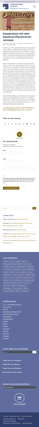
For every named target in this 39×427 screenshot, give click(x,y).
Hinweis (12, 272)
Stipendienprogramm (21, 285)
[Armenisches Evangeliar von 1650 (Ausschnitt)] (17, 20)
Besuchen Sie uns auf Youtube (12, 372)
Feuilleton (20, 43)
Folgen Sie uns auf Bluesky (11, 364)
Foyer (24, 43)
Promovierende (18, 277)
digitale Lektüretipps (21, 266)
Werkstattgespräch (8, 288)
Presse (31, 43)
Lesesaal (14, 274)
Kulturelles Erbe (7, 274)
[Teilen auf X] (8, 123)
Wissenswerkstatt (18, 288)
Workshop (25, 288)
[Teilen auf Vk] (27, 123)
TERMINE (6, 336)
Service (29, 282)
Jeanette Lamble (12, 44)
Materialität (28, 274)
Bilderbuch (19, 264)
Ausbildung (6, 261)
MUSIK (5, 324)
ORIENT (5, 326)
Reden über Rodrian (22, 219)
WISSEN (5, 339)
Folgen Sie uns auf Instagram (12, 360)
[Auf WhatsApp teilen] (12, 123)
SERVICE (6, 334)
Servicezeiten (7, 285)
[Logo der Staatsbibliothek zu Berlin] (16, 6)
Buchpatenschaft (27, 264)
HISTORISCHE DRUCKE (10, 314)
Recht (11, 280)
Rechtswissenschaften (29, 280)
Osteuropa (6, 277)
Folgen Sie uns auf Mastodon (12, 368)
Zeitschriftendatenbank (9, 291)
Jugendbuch (23, 272)
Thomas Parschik (8, 240)
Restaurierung (14, 282)
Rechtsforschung (18, 280)
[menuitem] (20, 2)
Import (17, 272)
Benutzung (24, 261)
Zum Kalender (19, 404)
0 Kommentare (12, 43)
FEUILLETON (7, 307)
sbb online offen (22, 282)
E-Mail (5, 159)
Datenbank (12, 266)
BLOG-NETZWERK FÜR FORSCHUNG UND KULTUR (20, 1)
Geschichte (6, 272)
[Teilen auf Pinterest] (16, 123)
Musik (33, 274)
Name (4, 150)
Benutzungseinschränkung (10, 264)
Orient (27, 43)
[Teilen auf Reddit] (30, 123)
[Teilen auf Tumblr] (23, 123)
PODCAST (6, 329)
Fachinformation (16, 269)
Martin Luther (21, 274)
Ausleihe (12, 261)
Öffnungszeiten (25, 291)
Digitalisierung (30, 266)
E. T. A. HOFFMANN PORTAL (12, 305)
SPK (4, 44)
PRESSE (5, 331)
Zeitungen (18, 291)
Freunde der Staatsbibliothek (27, 269)
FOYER (5, 309)
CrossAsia (6, 266)
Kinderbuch (29, 272)
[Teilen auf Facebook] (5, 123)
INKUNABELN (7, 317)
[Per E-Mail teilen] (34, 123)
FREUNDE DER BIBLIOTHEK (12, 312)
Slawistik (13, 285)
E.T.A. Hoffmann (7, 269)
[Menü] (33, 6)
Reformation (6, 282)
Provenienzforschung (28, 277)
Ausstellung (18, 261)
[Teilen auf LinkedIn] (19, 123)
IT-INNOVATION (8, 319)
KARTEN (5, 322)
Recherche (6, 280)
